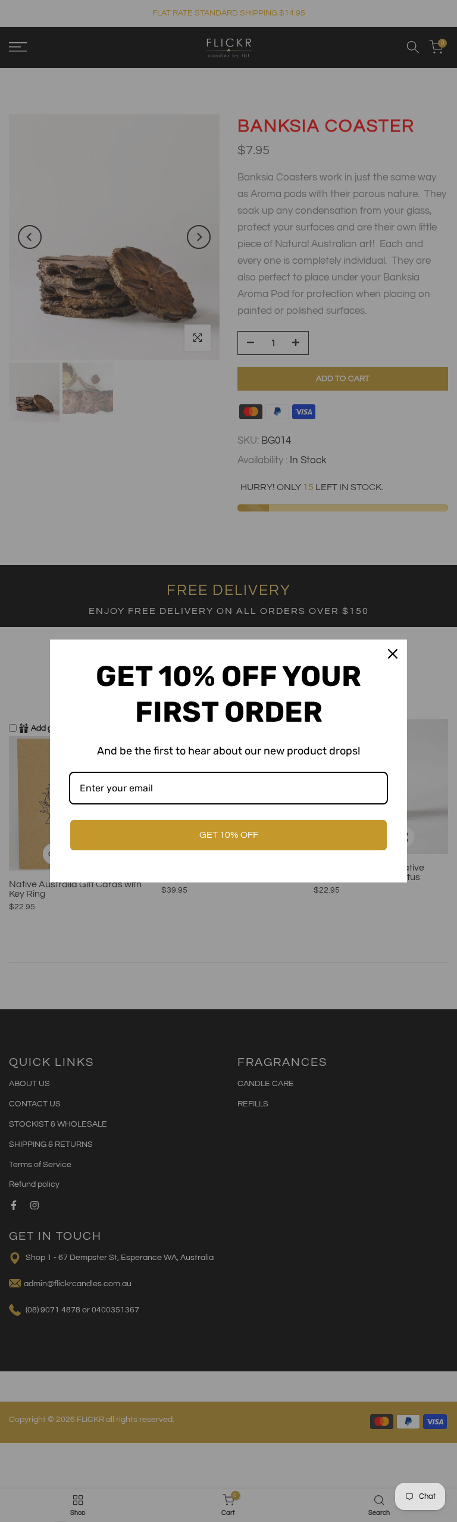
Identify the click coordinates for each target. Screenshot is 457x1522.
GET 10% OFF (228, 835)
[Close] (392, 654)
